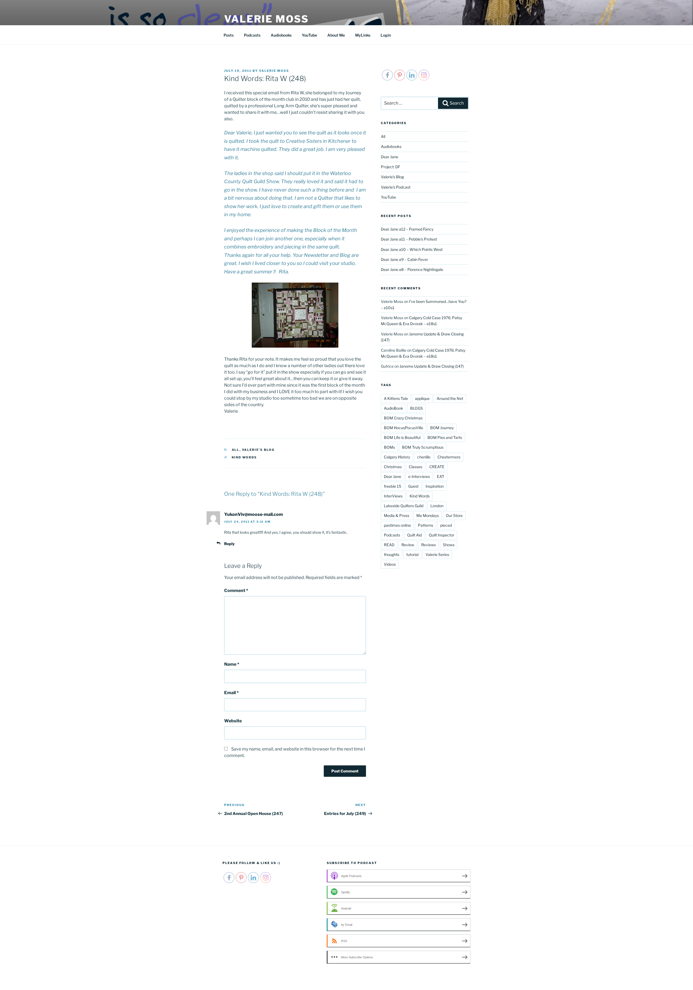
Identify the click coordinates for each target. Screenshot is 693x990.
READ (389, 544)
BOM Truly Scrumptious (422, 447)
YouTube (309, 35)
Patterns (425, 525)
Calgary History (397, 457)
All (236, 450)
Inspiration (435, 486)
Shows (449, 544)
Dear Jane (389, 156)
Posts (229, 35)
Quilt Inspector (441, 535)
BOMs (389, 447)
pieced (446, 525)
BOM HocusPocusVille (403, 427)
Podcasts (252, 35)
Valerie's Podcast (395, 187)
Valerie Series (437, 554)
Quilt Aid (414, 535)
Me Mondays (427, 515)
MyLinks (362, 35)
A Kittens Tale (396, 398)
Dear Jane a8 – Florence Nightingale (412, 269)
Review (407, 544)
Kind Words (244, 457)
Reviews (428, 544)
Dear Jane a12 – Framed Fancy (407, 229)
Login (386, 35)
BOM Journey (442, 427)
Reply (229, 543)
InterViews (393, 496)
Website (233, 720)
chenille (423, 457)
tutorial (412, 554)
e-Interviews (419, 476)
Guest (413, 486)
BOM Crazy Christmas (403, 418)
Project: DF (390, 166)
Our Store (454, 515)
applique (422, 398)
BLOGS (416, 408)
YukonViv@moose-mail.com (253, 514)
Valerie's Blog (258, 450)
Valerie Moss (266, 19)
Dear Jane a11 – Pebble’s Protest (409, 239)
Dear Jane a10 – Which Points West (412, 249)
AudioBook (393, 408)
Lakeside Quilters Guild (403, 505)
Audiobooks (281, 35)
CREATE (436, 466)
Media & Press (396, 515)
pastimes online (397, 525)
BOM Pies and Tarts (444, 437)
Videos (390, 564)
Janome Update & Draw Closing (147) (432, 366)
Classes (415, 466)
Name (231, 664)
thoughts (391, 554)
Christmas (393, 466)
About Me (336, 35)
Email (231, 692)
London (436, 505)
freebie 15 (392, 486)
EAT (440, 476)
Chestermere (448, 457)
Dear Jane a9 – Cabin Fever (404, 259)
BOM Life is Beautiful (402, 437)
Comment (236, 590)
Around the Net (450, 398)
